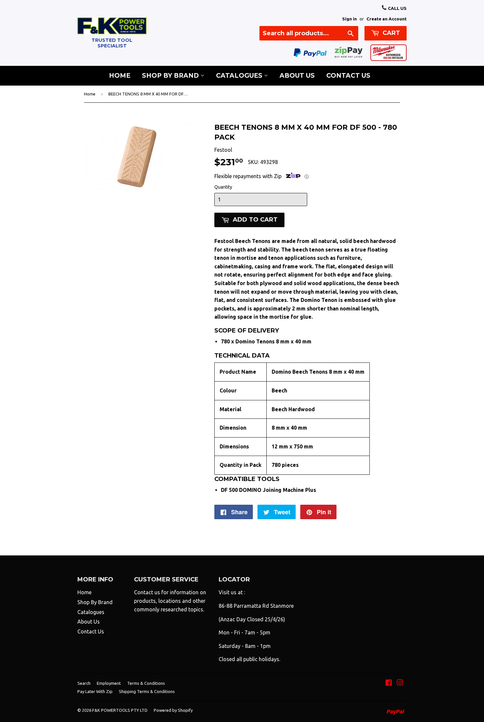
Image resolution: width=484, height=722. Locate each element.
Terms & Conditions (146, 683)
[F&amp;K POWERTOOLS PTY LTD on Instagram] (400, 683)
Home (119, 75)
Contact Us (348, 75)
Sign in (349, 18)
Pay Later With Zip (95, 691)
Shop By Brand (171, 75)
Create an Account (386, 18)
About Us (297, 75)
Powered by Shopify (173, 710)
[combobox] (308, 33)
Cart (390, 33)
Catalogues (240, 75)
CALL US (397, 8)
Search (84, 683)
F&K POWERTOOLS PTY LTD (120, 710)
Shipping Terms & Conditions (147, 691)
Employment (109, 683)
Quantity (223, 187)
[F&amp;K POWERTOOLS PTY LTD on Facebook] (388, 683)
